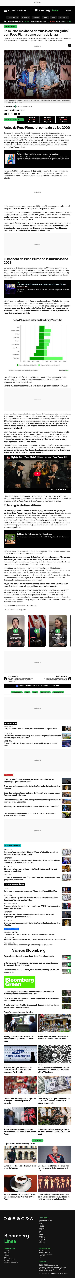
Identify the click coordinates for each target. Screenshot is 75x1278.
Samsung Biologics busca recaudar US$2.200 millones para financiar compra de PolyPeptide (18, 1069)
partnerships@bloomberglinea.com (48, 1265)
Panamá (41, 1234)
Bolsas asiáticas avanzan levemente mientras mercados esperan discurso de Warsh (20, 1131)
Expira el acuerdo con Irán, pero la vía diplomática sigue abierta (29, 956)
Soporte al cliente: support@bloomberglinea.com (52, 1269)
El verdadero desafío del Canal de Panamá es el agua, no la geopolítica (29, 934)
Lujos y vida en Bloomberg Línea (19, 1143)
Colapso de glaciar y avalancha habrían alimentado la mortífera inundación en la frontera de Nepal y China (29, 992)
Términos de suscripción (45, 1254)
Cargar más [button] (37, 1140)
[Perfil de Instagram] (18, 1218)
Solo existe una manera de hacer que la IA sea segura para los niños (28, 945)
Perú (40, 1231)
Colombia (41, 1226)
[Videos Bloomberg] (37, 950)
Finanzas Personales (9, 1259)
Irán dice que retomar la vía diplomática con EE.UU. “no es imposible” (31, 806)
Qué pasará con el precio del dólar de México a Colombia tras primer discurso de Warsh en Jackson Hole (20, 679)
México (27, 692)
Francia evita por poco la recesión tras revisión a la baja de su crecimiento (53, 1037)
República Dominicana (45, 1241)
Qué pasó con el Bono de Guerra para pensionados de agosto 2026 (30, 729)
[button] (69, 45)
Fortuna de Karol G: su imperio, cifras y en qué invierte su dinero (38, 154)
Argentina (41, 1225)
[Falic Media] (68, 13)
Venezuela (41, 1228)
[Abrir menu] (5, 10)
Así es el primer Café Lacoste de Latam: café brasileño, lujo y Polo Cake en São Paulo (55, 679)
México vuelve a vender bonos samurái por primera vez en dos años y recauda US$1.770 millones (53, 1069)
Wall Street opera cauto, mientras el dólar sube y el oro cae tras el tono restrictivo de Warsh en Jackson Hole (32, 862)
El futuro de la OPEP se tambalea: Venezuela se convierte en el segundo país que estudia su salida (29, 780)
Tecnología (42, 1255)
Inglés (22, 110)
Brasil (40, 1222)
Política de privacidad (44, 1252)
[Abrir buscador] (9, 10)
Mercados (6, 1252)
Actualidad (7, 1255)
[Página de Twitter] (9, 1218)
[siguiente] (69, 678)
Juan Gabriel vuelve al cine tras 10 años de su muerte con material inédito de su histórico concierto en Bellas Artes (53, 1197)
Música (35, 692)
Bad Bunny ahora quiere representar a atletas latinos (34, 534)
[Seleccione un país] (25, 10)
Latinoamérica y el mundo (45, 1220)
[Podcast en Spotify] (31, 1218)
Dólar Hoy (6, 1254)
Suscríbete (42, 1251)
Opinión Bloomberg (11, 929)
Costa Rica (42, 1238)
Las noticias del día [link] (13, 17)
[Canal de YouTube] (14, 1218)
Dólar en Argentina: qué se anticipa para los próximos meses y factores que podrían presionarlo (54, 1100)
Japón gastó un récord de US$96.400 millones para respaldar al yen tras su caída (19, 1038)
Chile (40, 1229)
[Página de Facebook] (5, 1218)
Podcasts (6, 1260)
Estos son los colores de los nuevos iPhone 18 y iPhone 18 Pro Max (30, 891)
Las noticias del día (16, 692)
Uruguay (41, 1236)
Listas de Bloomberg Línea (11, 1262)
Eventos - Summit (43, 1264)
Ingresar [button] (68, 10)
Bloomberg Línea (45, 692)
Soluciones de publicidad (45, 1270)
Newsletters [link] (25, 17)
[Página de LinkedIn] (22, 1218)
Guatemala (42, 1242)
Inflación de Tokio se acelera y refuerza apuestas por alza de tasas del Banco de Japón (54, 1131)
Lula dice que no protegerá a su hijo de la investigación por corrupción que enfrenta (20, 1100)
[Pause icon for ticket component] (5, 22)
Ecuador (41, 1233)
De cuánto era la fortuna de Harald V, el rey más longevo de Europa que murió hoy (53, 1168)
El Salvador (42, 1239)
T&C (40, 1257)
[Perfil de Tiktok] (27, 1218)
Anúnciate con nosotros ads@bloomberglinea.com (52, 1267)
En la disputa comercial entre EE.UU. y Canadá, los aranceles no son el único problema (35, 940)
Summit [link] (45, 17)
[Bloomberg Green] (37, 981)
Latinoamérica (10, 26)
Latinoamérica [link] (63, 17)
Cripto (5, 1257)
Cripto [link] (53, 17)
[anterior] (5, 678)
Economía (6, 1251)
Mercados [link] (36, 17)
